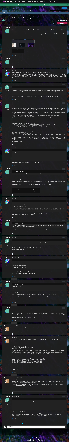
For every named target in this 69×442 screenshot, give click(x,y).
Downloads (15, 10)
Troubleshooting (13, 20)
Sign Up (64, 7)
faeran (7, 70)
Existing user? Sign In (57, 7)
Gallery (20, 10)
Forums (4, 12)
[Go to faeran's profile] (7, 74)
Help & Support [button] (28, 1)
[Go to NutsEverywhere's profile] (7, 329)
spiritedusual (8, 19)
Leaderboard (30, 10)
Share (58, 20)
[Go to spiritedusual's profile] (3, 20)
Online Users (11, 12)
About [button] (19, 1)
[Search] (65, 10)
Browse (5, 10)
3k (6, 78)
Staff (7, 12)
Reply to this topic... (11, 426)
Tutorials (41, 1)
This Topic (62, 10)
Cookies (38, 439)
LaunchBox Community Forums (10, 8)
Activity (10, 10)
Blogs (25, 10)
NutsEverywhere (7, 325)
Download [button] (23, 1)
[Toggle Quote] (13, 86)
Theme (30, 439)
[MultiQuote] (12, 55)
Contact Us (34, 439)
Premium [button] (50, 1)
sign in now (23, 423)
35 (8, 78)
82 (7, 92)
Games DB (45, 1)
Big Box (54, 1)
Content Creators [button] (35, 1)
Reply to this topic (62, 23)
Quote (15, 55)
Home (15, 1)
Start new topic (53, 23)
